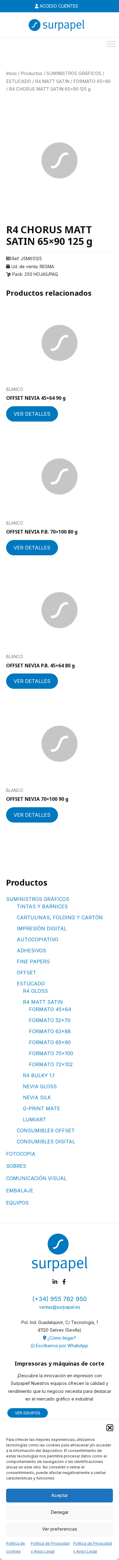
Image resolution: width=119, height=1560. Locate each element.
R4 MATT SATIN (43, 1002)
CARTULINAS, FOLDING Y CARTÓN (60, 917)
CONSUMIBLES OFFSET (46, 1130)
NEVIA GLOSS (40, 1086)
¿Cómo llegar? (61, 1338)
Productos (31, 73)
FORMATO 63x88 (50, 1031)
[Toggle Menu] (111, 44)
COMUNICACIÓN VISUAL (36, 1178)
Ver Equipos (27, 1412)
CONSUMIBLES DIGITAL (46, 1141)
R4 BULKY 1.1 (39, 1075)
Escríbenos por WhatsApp (61, 1345)
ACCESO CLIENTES (58, 6)
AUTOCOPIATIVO (37, 939)
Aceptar (59, 1495)
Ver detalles (32, 414)
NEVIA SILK (37, 1097)
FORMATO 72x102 (51, 1064)
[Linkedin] (55, 1281)
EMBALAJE (19, 1190)
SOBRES (16, 1166)
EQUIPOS (17, 1203)
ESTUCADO (31, 984)
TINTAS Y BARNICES (42, 906)
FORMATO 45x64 (50, 1009)
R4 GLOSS (35, 991)
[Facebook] (64, 1281)
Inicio (11, 73)
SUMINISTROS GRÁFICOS (37, 899)
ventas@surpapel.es (59, 1307)
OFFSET (26, 972)
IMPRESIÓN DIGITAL (42, 928)
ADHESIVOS (31, 950)
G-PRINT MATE (41, 1108)
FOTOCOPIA (20, 1154)
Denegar (60, 1512)
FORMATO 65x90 (50, 1042)
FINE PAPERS (33, 961)
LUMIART (34, 1119)
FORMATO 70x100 (51, 1053)
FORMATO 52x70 (49, 1020)
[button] (110, 1428)
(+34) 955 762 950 (59, 1299)
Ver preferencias (59, 1529)
